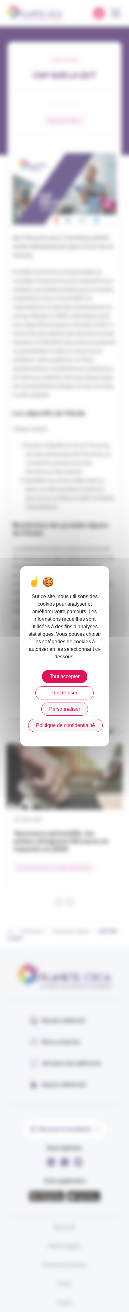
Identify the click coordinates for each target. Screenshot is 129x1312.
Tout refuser (64, 692)
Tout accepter (65, 676)
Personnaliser (64, 709)
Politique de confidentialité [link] (65, 725)
